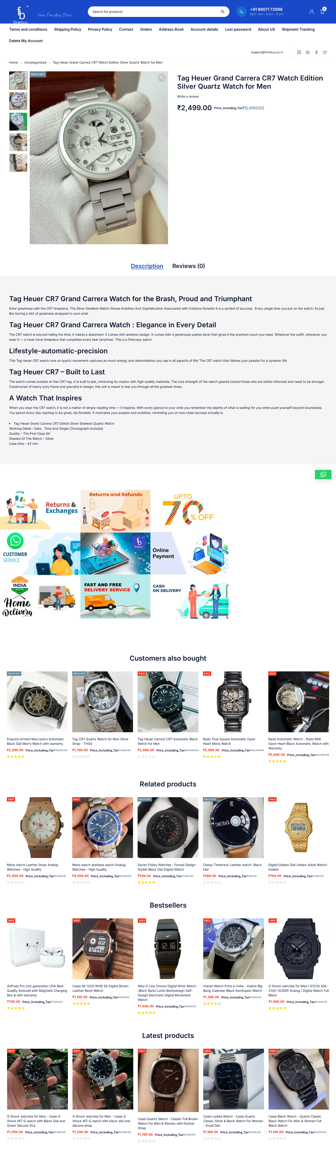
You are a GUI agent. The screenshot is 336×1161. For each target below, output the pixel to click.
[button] (161, 78)
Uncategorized (35, 62)
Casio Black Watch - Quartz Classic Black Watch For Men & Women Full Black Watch (295, 1120)
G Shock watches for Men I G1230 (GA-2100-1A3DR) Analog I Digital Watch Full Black (299, 990)
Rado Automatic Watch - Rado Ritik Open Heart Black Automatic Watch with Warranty (298, 743)
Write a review (188, 96)
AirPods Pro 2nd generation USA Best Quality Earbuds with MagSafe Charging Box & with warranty (37, 990)
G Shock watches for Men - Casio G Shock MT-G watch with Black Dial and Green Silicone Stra (36, 1120)
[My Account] (312, 11)
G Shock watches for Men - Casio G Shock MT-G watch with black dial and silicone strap (101, 1120)
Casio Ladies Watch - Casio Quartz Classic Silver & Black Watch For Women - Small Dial (233, 1120)
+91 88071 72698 (266, 9)
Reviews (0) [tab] (188, 266)
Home (13, 62)
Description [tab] (147, 266)
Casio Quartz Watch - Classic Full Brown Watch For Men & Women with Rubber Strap (168, 1123)
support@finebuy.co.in (267, 52)
